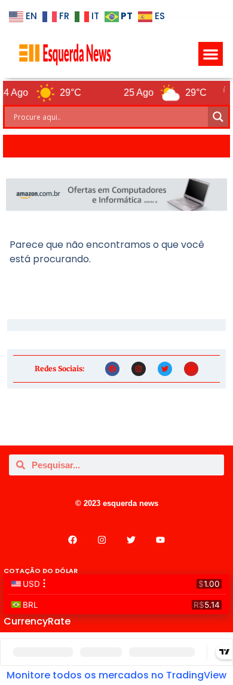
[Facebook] (112, 369)
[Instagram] (138, 369)
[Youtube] (191, 369)
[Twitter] (165, 369)
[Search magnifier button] (218, 117)
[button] (210, 54)
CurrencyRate (37, 621)
